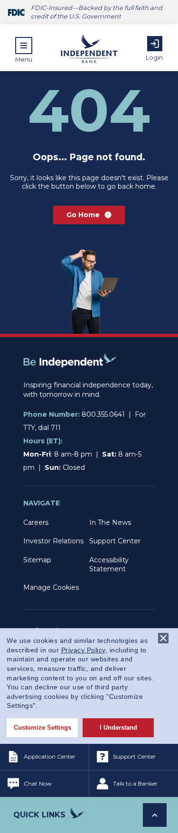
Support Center (115, 541)
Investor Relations (53, 541)
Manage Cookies (51, 587)
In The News (110, 522)
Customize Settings (42, 727)
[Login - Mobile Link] (154, 43)
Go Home (83, 215)
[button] (23, 50)
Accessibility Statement (109, 564)
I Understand (118, 727)
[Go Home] (70, 376)
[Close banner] (163, 638)
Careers (35, 522)
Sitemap (37, 560)
